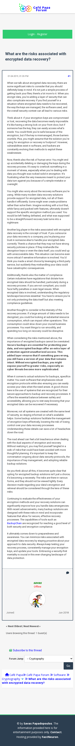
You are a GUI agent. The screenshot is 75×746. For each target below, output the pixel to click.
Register (42, 34)
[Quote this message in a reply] (67, 573)
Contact (56, 732)
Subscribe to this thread (27, 650)
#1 (69, 76)
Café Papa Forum (38, 675)
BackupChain (14, 523)
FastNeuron (50, 737)
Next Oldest (15, 626)
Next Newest (31, 626)
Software (60, 675)
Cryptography (11, 679)
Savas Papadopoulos (38, 723)
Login (31, 34)
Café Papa (16, 675)
